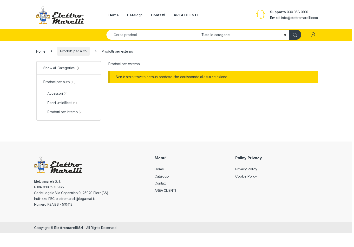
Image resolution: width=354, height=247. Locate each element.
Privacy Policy (246, 169)
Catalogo (135, 15)
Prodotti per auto (73, 51)
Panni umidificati (62, 103)
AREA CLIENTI (185, 15)
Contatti (158, 15)
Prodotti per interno (65, 112)
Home (113, 15)
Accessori (57, 93)
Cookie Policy (246, 176)
